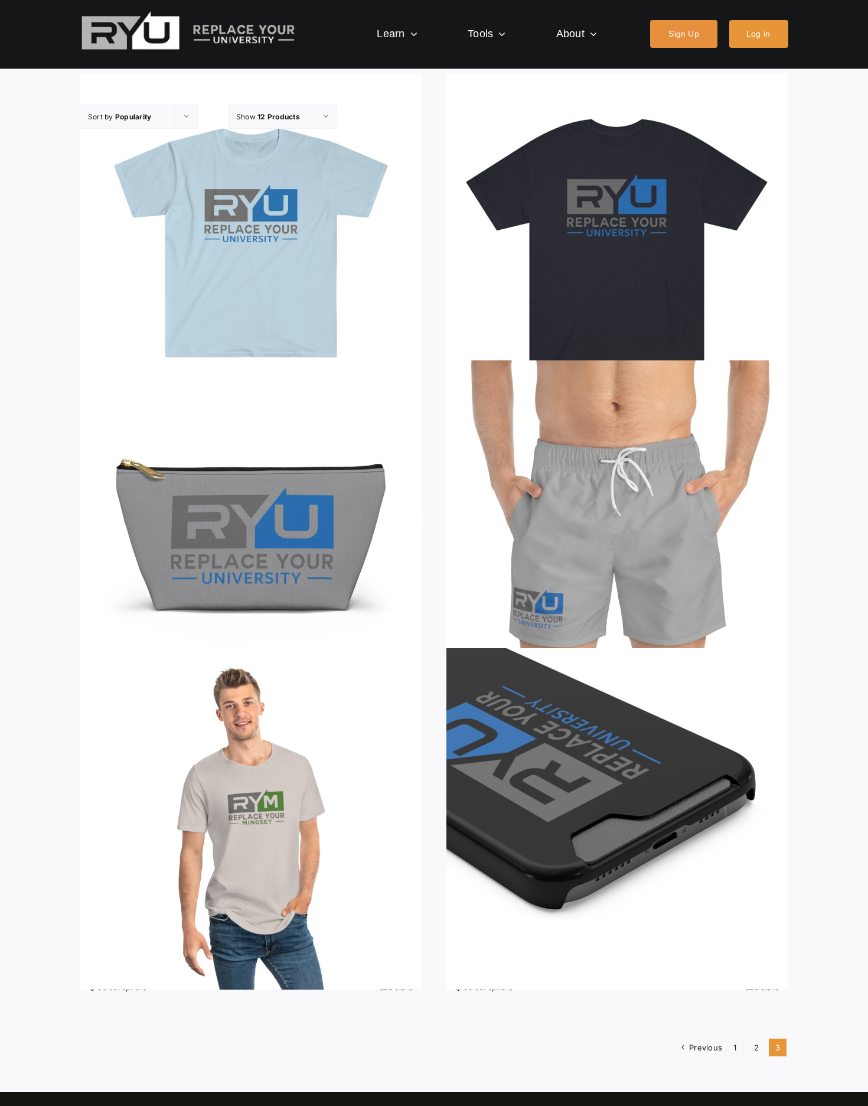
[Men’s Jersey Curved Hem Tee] (251, 819)
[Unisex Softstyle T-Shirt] (251, 244)
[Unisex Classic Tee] (617, 244)
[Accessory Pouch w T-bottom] (251, 531)
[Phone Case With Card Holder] (617, 819)
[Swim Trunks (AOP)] (617, 531)
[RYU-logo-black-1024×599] (188, 14)
